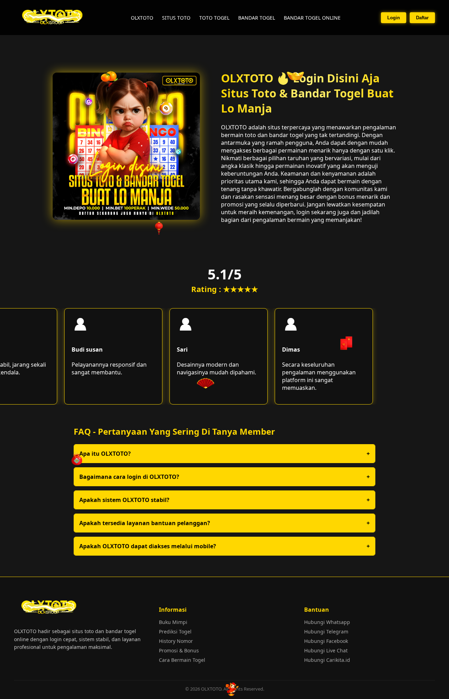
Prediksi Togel (175, 631)
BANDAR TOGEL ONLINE (312, 17)
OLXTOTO (142, 17)
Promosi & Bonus (179, 650)
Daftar (422, 17)
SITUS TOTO (176, 17)
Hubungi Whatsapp (327, 622)
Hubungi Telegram (326, 631)
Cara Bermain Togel (182, 660)
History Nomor (176, 641)
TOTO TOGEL (214, 17)
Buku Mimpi (173, 622)
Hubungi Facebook (326, 641)
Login (393, 17)
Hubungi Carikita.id (327, 660)
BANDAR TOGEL (256, 17)
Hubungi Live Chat (326, 650)
